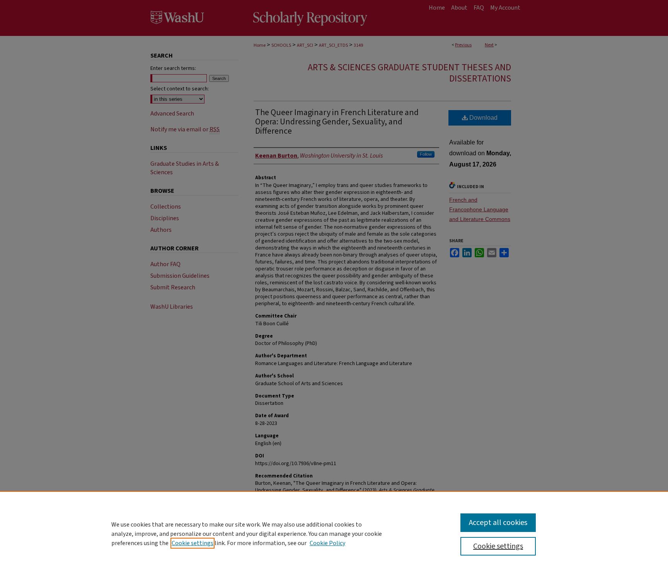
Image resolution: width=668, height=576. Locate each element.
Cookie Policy (327, 543)
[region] (334, 533)
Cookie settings (192, 543)
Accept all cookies (498, 522)
